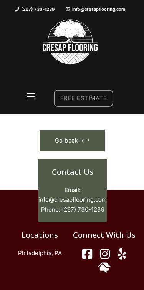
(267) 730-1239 (83, 209)
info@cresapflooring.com (72, 199)
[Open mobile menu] (31, 96)
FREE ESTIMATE (83, 98)
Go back (66, 140)
